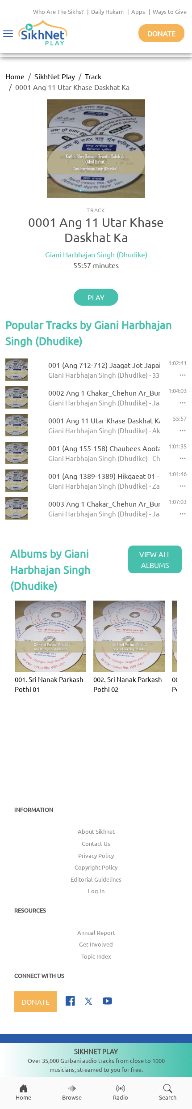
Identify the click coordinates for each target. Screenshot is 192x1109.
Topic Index (96, 956)
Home (15, 76)
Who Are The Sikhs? (58, 11)
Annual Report (96, 932)
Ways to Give (170, 11)
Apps (138, 11)
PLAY (96, 297)
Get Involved (96, 944)
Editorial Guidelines (96, 879)
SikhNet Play (54, 76)
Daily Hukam (107, 11)
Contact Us (96, 843)
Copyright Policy (96, 867)
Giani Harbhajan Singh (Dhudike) (96, 254)
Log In (96, 891)
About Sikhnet (96, 831)
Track (93, 76)
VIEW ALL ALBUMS (155, 559)
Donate (161, 33)
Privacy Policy (96, 855)
